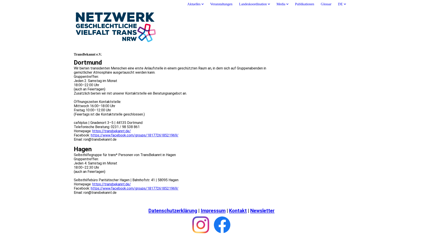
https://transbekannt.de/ (111, 131)
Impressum (213, 210)
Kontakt (238, 210)
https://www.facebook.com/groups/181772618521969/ (134, 135)
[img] (211, 27)
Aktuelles (194, 4)
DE (340, 4)
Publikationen (304, 4)
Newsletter (262, 210)
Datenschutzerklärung (172, 210)
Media (280, 4)
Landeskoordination (253, 4)
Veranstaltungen (221, 4)
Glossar (326, 4)
